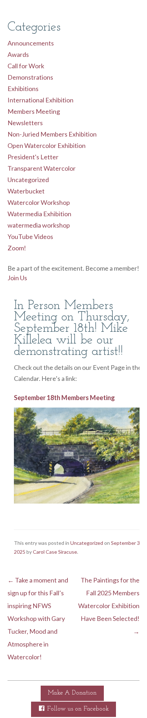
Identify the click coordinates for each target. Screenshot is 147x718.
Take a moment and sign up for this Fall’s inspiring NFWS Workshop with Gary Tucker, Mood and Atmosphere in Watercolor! (37, 618)
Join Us (17, 278)
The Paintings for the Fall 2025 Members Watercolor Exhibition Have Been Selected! (109, 605)
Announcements (30, 43)
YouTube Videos (30, 236)
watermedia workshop (38, 225)
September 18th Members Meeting (64, 397)
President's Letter (33, 157)
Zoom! (16, 248)
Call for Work (25, 66)
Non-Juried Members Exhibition (52, 134)
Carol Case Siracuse (55, 552)
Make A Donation (72, 693)
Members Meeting (33, 111)
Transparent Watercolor (41, 168)
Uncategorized (28, 180)
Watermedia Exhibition (39, 214)
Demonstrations (30, 77)
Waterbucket (26, 191)
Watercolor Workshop (38, 202)
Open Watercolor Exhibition (46, 145)
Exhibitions (23, 88)
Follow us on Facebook (77, 709)
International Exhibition (40, 100)
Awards (18, 54)
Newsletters (25, 123)
